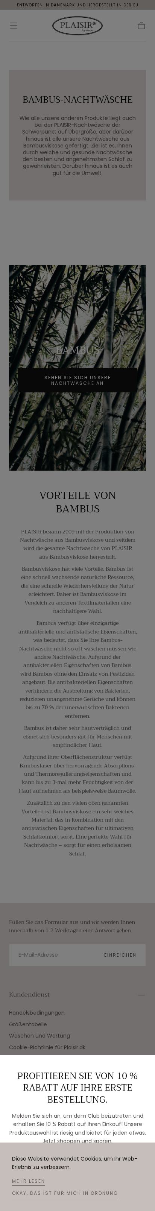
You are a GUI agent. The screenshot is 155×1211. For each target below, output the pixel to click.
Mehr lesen (28, 1181)
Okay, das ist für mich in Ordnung (65, 1193)
